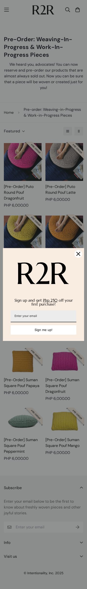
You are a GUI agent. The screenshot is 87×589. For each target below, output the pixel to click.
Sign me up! (43, 330)
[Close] (78, 254)
